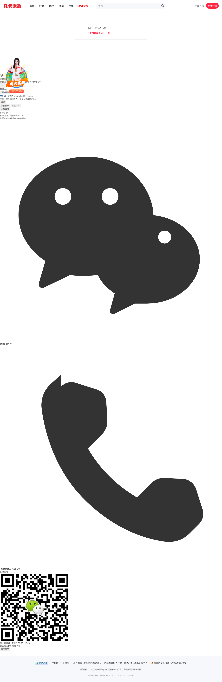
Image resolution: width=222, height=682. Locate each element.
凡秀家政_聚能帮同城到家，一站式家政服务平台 (97, 662)
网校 (51, 6)
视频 (71, 6)
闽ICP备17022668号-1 (135, 662)
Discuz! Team (128, 675)
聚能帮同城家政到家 (133, 669)
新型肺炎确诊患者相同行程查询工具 (106, 669)
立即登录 (199, 5)
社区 (41, 6)
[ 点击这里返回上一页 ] (99, 33)
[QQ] (41, 662)
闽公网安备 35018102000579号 (170, 662)
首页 (32, 6)
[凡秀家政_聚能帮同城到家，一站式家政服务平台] (15, 6)
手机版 (55, 662)
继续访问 (16, 105)
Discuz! (102, 675)
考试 (61, 6)
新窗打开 (5, 105)
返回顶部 (5, 649)
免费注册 (212, 5)
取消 (3, 102)
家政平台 (83, 6)
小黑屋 (65, 662)
